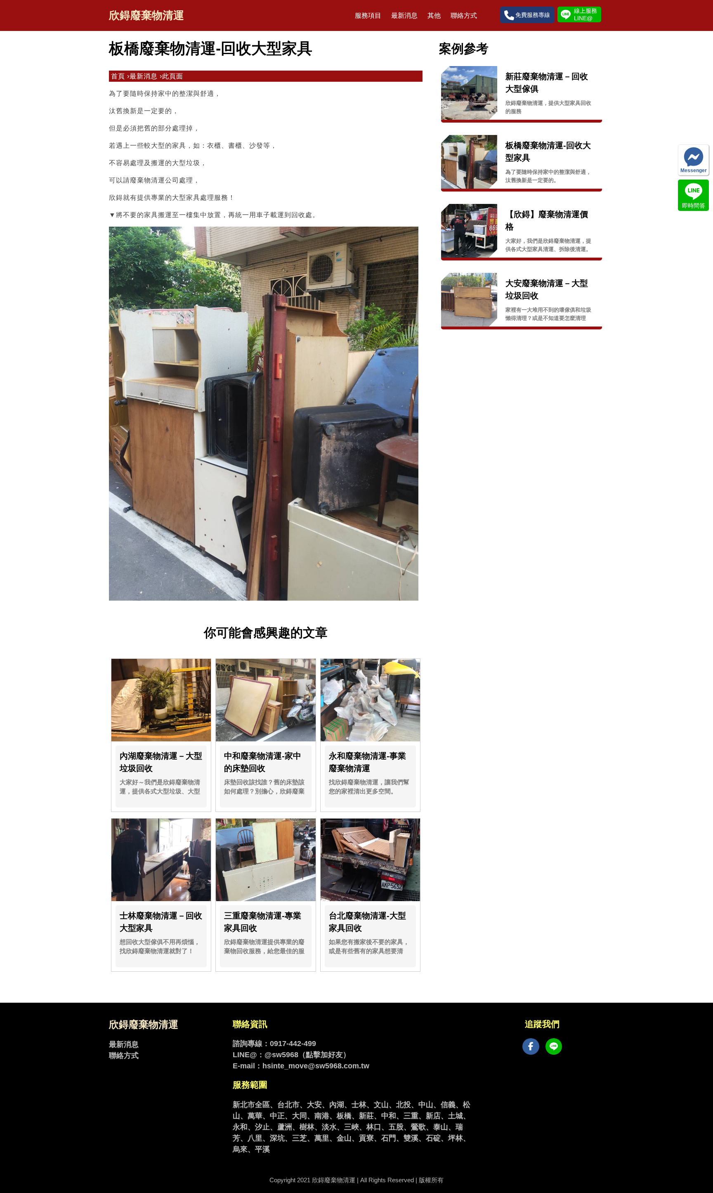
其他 (434, 15)
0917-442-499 (293, 1043)
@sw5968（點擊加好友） (307, 1055)
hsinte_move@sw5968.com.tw (315, 1066)
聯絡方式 (464, 15)
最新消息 (404, 15)
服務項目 (368, 15)
